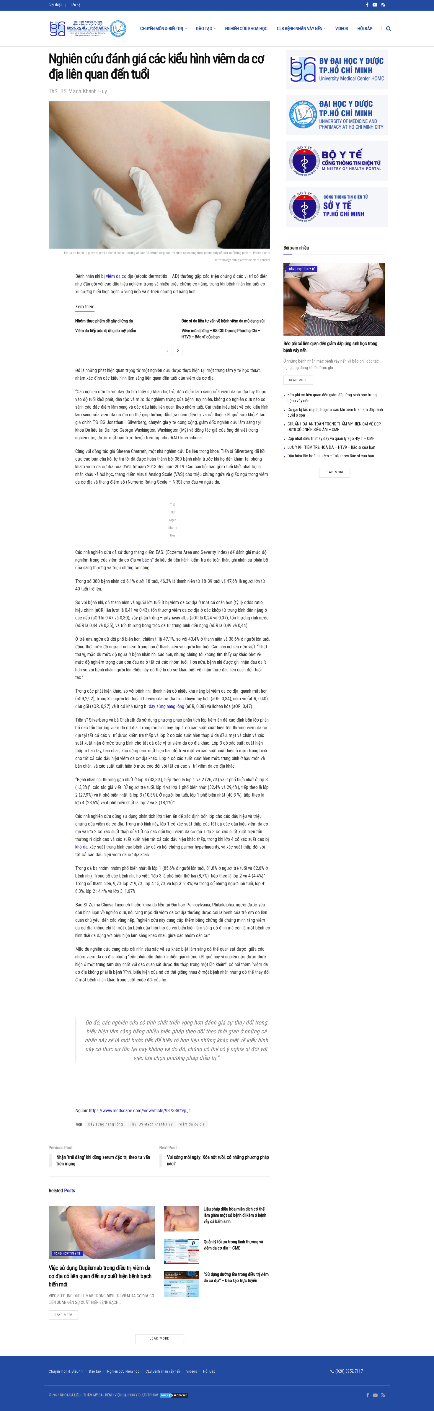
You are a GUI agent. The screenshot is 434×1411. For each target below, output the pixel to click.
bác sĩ (148, 560)
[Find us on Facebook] (367, 1395)
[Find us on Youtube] (375, 1395)
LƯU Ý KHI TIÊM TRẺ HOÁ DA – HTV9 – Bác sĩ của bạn (331, 447)
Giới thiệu (55, 5)
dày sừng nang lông (166, 706)
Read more (66, 1313)
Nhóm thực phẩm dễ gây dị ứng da (104, 321)
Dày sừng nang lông (105, 1124)
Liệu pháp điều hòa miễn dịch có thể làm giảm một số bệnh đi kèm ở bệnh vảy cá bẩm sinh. (235, 1215)
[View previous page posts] (167, 351)
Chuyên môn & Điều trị (161, 28)
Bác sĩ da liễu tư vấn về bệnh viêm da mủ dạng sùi (223, 321)
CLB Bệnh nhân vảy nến (299, 28)
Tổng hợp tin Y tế (67, 1253)
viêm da (113, 276)
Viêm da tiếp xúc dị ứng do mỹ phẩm (105, 330)
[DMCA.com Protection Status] (173, 1395)
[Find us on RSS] (383, 1395)
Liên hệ (75, 5)
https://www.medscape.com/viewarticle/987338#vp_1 (140, 1110)
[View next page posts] (178, 351)
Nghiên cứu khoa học (246, 28)
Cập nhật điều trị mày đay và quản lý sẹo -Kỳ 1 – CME (331, 438)
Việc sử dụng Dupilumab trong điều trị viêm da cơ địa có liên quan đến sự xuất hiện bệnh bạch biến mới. (100, 1276)
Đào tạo (204, 28)
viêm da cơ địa (192, 1124)
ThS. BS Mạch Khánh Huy (151, 1124)
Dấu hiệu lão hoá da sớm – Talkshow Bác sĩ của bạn (331, 456)
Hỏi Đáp (365, 28)
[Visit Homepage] (88, 28)
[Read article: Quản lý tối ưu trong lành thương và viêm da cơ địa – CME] (181, 1251)
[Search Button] (388, 28)
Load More (159, 1338)
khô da (81, 847)
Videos (341, 28)
